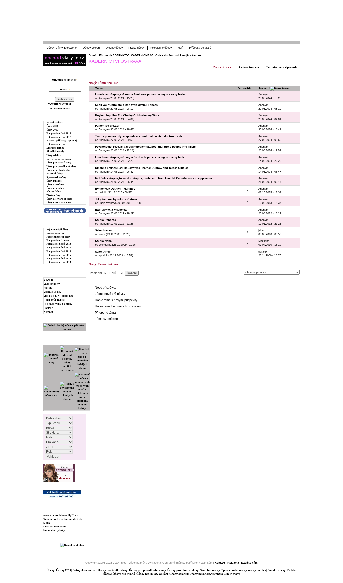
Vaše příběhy (52, 283)
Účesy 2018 (52, 126)
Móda (46, 522)
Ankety (48, 287)
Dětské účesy (53, 195)
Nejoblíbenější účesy (57, 229)
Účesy (51, 570)
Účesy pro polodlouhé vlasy (61, 166)
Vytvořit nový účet (59, 103)
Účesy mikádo (54, 180)
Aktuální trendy (55, 151)
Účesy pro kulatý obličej (152, 573)
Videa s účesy (52, 291)
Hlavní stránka (54, 122)
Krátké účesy (136, 47)
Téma (99, 88)
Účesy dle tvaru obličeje (59, 198)
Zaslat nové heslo (59, 108)
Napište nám (249, 562)
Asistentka (216, 573)
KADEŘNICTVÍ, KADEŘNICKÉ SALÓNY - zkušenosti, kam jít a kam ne (155, 55)
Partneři (48, 307)
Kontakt (48, 311)
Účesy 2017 (52, 129)
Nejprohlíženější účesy (58, 236)
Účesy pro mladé (55, 188)
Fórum (103, 55)
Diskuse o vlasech (54, 526)
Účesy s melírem (55, 184)
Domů (93, 55)
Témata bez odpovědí (281, 67)
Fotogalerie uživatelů (57, 240)
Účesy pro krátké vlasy (58, 162)
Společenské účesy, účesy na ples (243, 570)
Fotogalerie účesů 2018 (58, 133)
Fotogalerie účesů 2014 (58, 258)
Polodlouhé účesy (161, 47)
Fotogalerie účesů (55, 144)
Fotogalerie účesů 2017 (58, 137)
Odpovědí (244, 88)
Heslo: (65, 89)
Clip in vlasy (232, 573)
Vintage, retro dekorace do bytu (62, 519)
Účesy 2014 (63, 570)
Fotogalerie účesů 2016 (58, 251)
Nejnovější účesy (55, 233)
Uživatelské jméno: (64, 79)
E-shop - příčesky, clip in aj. (61, 140)
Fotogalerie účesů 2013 (58, 262)
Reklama (233, 562)
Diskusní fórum (55, 147)
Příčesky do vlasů (200, 47)
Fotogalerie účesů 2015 (58, 255)
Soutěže (48, 279)
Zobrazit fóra (222, 67)
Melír (181, 47)
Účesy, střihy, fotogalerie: (62, 47)
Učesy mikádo (199, 573)
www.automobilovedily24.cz (60, 515)
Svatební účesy (54, 173)
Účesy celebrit (91, 47)
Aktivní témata (248, 67)
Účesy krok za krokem (58, 202)
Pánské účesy (53, 191)
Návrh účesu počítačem (58, 159)
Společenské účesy (56, 177)
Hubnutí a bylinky (54, 530)
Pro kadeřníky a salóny (58, 303)
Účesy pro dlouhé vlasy (59, 170)
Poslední (264, 88)
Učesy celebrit (178, 573)
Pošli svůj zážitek (54, 299)
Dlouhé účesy (114, 47)
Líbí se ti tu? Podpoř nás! (59, 295)
